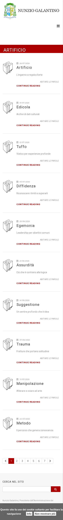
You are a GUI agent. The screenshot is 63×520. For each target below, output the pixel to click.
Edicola (23, 107)
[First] (6, 461)
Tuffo (21, 147)
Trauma (23, 344)
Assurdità (25, 265)
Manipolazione (30, 383)
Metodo (23, 423)
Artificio (24, 67)
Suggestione (27, 305)
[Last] (50, 461)
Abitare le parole (49, 82)
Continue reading (28, 86)
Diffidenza (26, 186)
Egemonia (25, 226)
